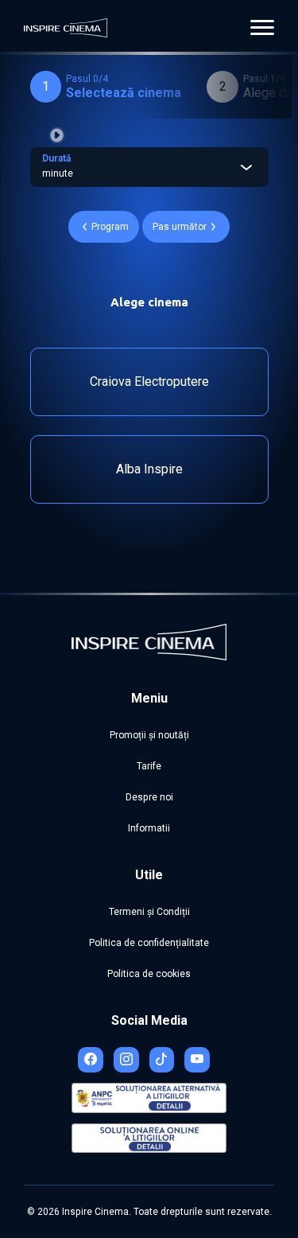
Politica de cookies (149, 973)
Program (110, 226)
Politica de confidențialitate (149, 942)
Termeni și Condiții (149, 911)
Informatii (149, 828)
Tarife (149, 766)
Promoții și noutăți (149, 735)
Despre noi (149, 797)
